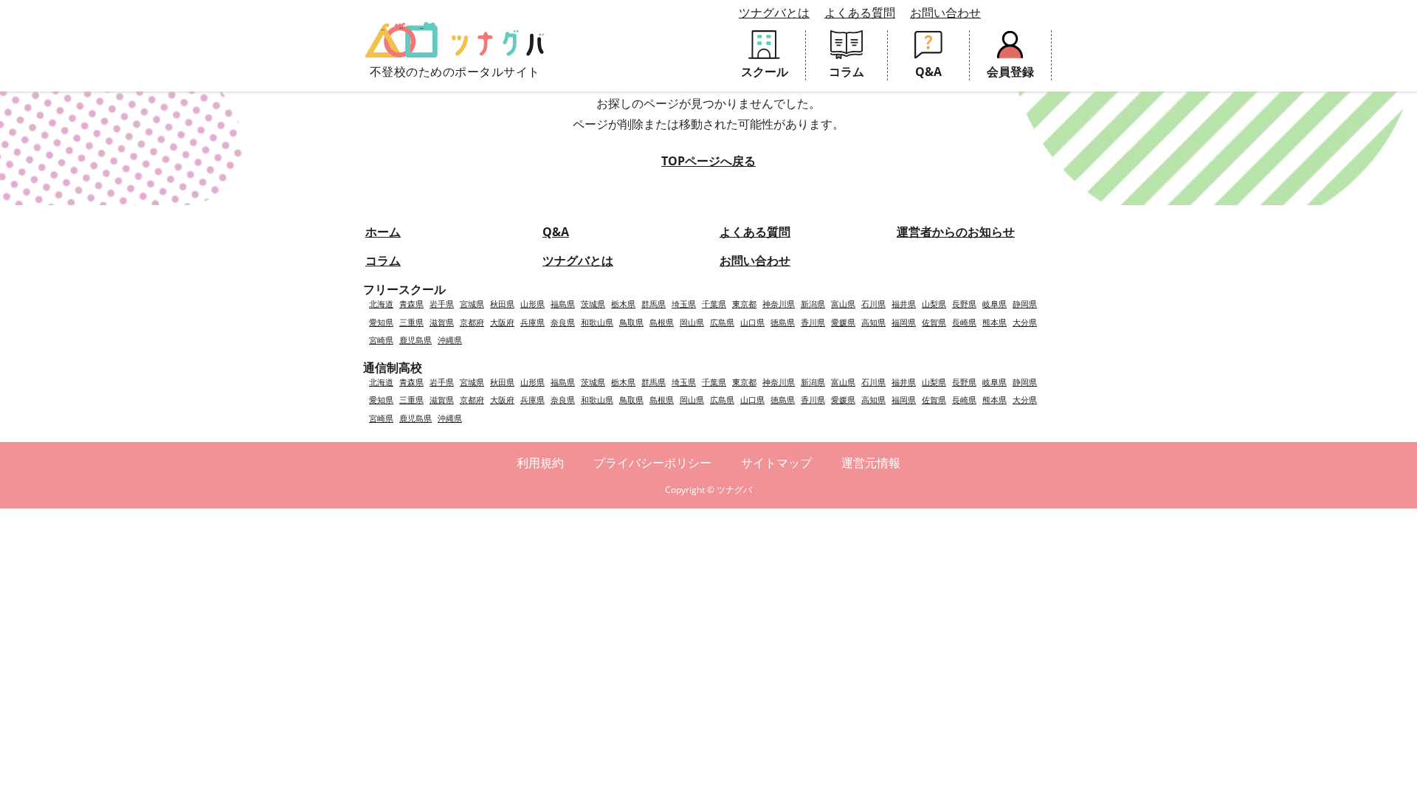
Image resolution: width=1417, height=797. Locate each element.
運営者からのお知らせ (956, 232)
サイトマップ (776, 463)
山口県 (752, 322)
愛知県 (381, 322)
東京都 (744, 303)
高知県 (873, 322)
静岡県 (1025, 303)
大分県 (1025, 322)
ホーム (383, 232)
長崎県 (964, 322)
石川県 (873, 303)
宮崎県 (381, 339)
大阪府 (502, 322)
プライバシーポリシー (652, 463)
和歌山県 (597, 322)
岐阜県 (994, 303)
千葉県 (714, 303)
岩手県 (442, 303)
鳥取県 (631, 322)
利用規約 (540, 463)
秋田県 (502, 303)
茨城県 (593, 303)
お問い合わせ (945, 12)
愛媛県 (843, 322)
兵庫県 (532, 322)
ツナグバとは (774, 12)
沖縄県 (450, 339)
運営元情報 (870, 463)
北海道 (381, 303)
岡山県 (692, 322)
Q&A (555, 232)
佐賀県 (934, 322)
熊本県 (994, 322)
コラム (383, 260)
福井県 (904, 303)
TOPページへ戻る (708, 161)
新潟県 (813, 303)
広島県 (722, 322)
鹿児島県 (415, 339)
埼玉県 (684, 303)
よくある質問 (859, 12)
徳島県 (782, 322)
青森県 (411, 303)
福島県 (563, 303)
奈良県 (563, 322)
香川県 (813, 322)
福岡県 (904, 322)
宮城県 (472, 303)
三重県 (411, 322)
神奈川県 (778, 303)
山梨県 (934, 303)
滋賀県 (442, 322)
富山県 (843, 303)
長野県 (964, 303)
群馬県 (653, 303)
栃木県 (623, 303)
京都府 (472, 322)
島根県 (661, 322)
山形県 (532, 303)
